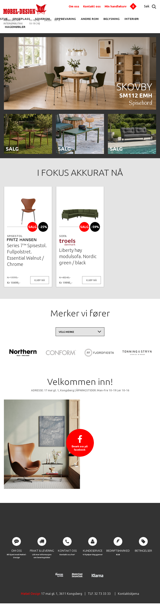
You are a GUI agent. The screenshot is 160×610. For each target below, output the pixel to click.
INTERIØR (131, 18)
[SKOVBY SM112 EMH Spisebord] (80, 109)
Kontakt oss (92, 6)
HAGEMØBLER (15, 26)
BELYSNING (111, 18)
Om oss (74, 6)
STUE (4, 18)
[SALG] (28, 153)
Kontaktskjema (128, 593)
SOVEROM (42, 18)
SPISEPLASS (21, 18)
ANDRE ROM (90, 18)
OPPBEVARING (65, 18)
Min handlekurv (115, 6)
